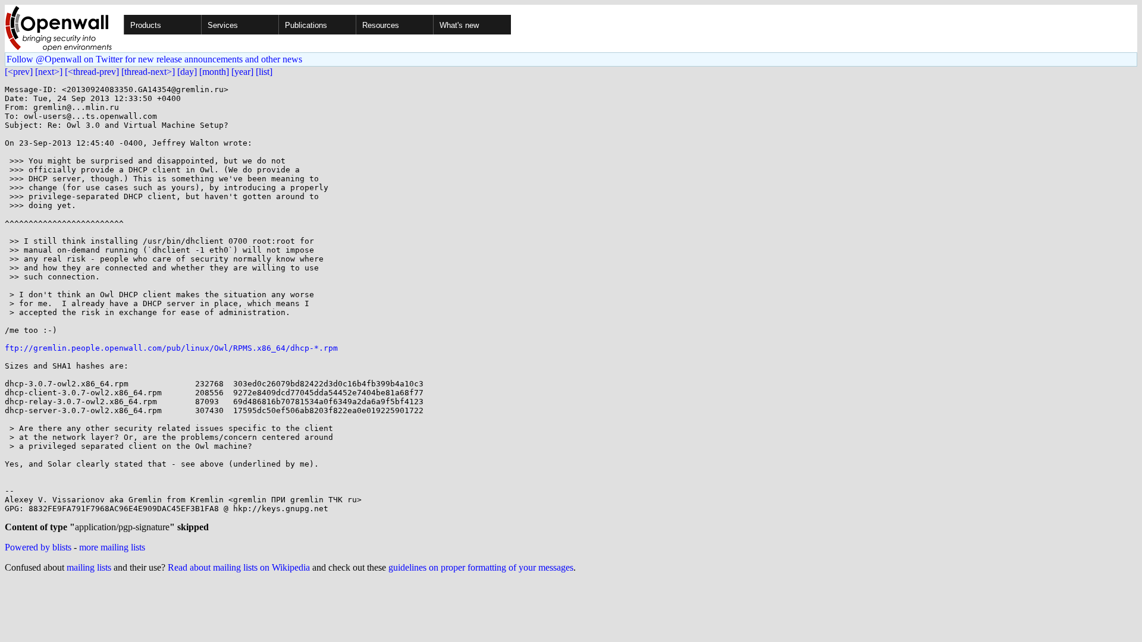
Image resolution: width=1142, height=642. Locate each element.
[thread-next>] (148, 72)
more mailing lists (112, 547)
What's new (459, 25)
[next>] (48, 72)
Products (145, 25)
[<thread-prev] (92, 72)
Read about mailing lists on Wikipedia (239, 567)
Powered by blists (38, 547)
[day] (187, 72)
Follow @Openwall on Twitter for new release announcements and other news (154, 59)
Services (223, 25)
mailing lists (89, 567)
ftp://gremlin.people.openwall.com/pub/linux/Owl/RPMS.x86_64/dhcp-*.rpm (171, 348)
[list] (264, 72)
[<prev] (19, 72)
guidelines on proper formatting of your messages (480, 567)
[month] (214, 72)
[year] (242, 72)
